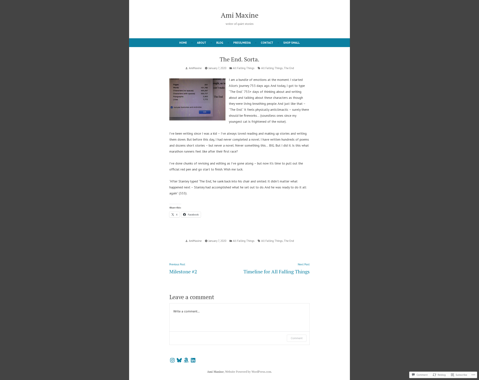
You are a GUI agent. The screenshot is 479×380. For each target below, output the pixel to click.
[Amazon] (186, 360)
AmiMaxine (195, 68)
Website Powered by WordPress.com (248, 371)
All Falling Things (243, 68)
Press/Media (242, 42)
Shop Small (291, 42)
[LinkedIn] (193, 360)
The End (289, 68)
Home (183, 42)
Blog (219, 42)
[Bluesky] (179, 360)
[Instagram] (172, 360)
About (201, 42)
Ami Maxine (239, 15)
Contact (267, 42)
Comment (297, 338)
